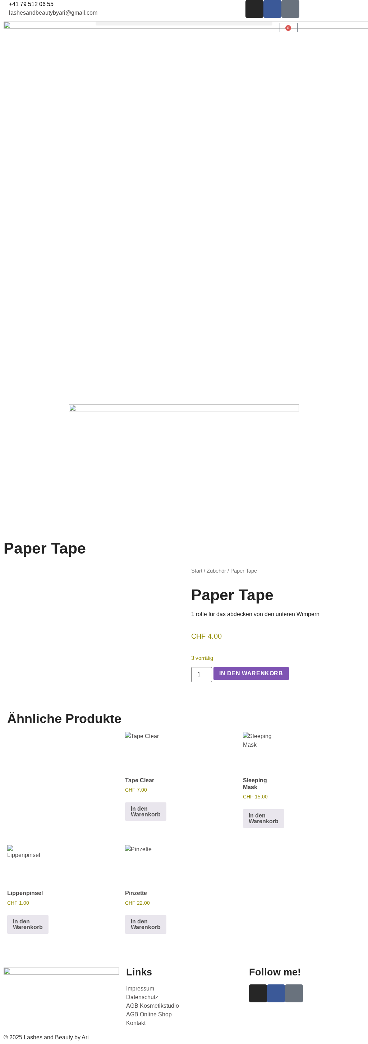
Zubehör (216, 571)
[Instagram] (254, 9)
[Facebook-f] (272, 9)
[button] (184, 23)
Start (196, 571)
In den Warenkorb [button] (146, 811)
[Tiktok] (290, 9)
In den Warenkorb (251, 673)
